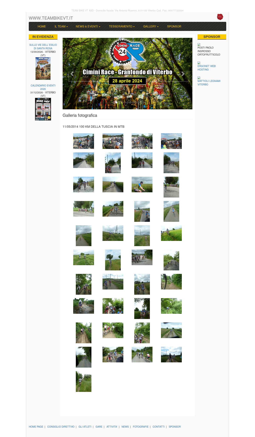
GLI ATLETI (85, 426)
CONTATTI (159, 426)
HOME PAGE (36, 426)
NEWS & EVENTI (87, 26)
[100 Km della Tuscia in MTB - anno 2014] (83, 141)
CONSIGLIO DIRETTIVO (60, 426)
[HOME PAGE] (192, 17)
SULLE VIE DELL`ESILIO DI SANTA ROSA (43, 46)
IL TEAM (59, 26)
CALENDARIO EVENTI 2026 (43, 87)
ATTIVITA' (112, 426)
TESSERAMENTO (120, 26)
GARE (99, 426)
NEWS (125, 426)
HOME (41, 26)
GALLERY (149, 26)
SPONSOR (173, 26)
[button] (72, 73)
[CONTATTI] (201, 17)
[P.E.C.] (220, 17)
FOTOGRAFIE (140, 426)
